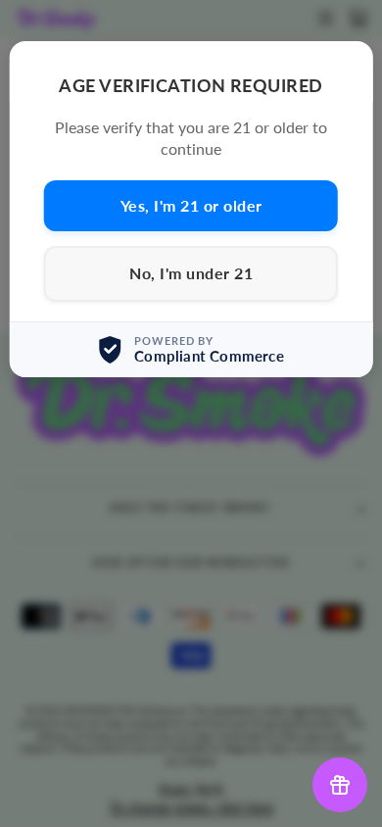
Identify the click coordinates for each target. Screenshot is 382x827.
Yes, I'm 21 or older (191, 205)
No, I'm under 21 (191, 273)
